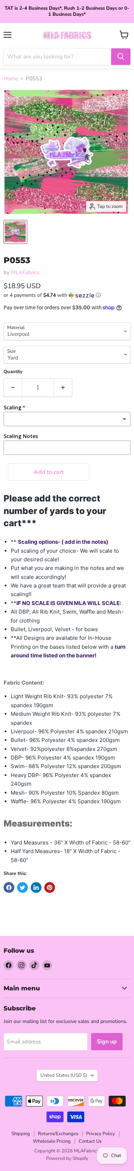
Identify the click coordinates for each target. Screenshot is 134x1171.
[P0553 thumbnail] (15, 231)
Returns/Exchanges (58, 1133)
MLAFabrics (25, 272)
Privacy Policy (100, 1133)
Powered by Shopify (67, 1158)
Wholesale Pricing (52, 1141)
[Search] (120, 56)
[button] (67, 295)
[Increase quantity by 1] (63, 387)
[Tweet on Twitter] (22, 887)
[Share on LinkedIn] (36, 887)
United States (63, 1075)
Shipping (20, 1133)
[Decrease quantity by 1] (13, 387)
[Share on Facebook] (9, 887)
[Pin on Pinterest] (49, 887)
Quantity (13, 372)
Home (11, 79)
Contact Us (90, 1141)
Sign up (107, 1042)
